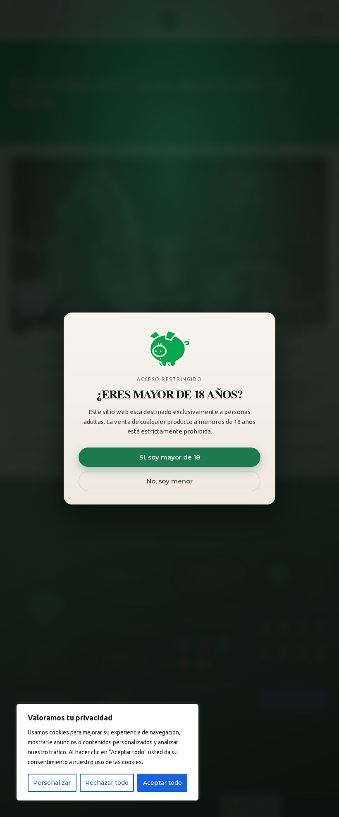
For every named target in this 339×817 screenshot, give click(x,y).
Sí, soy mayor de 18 (169, 457)
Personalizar (52, 782)
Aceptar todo (162, 782)
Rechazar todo (107, 782)
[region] (107, 752)
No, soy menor (170, 481)
